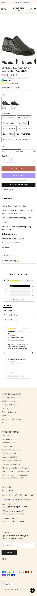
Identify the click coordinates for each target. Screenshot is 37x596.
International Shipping (11, 461)
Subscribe (9, 552)
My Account (7, 439)
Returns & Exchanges (11, 450)
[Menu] (2, 9)
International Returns (11, 464)
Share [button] (12, 373)
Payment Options (9, 412)
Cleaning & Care (8, 446)
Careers (5, 408)
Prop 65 (5, 423)
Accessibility (7, 416)
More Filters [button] (10, 320)
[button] (19, 376)
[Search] (6, 9)
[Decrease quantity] (4, 160)
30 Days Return (8, 255)
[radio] (6, 103)
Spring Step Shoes (13, 589)
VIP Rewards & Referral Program (15, 468)
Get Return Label (9, 453)
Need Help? (7, 435)
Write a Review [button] (19, 300)
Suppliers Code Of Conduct (13, 419)
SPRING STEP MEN (12, 88)
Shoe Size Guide (8, 443)
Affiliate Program (9, 401)
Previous (4, 352)
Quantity (5, 156)
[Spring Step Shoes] (18, 9)
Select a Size (6, 113)
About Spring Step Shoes (12, 397)
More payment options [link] (18, 180)
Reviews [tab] (6, 305)
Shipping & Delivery (10, 457)
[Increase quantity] (15, 160)
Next (33, 352)
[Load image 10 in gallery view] (18, 38)
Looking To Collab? (10, 405)
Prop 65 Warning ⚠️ (10, 261)
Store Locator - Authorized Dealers (16, 472)
